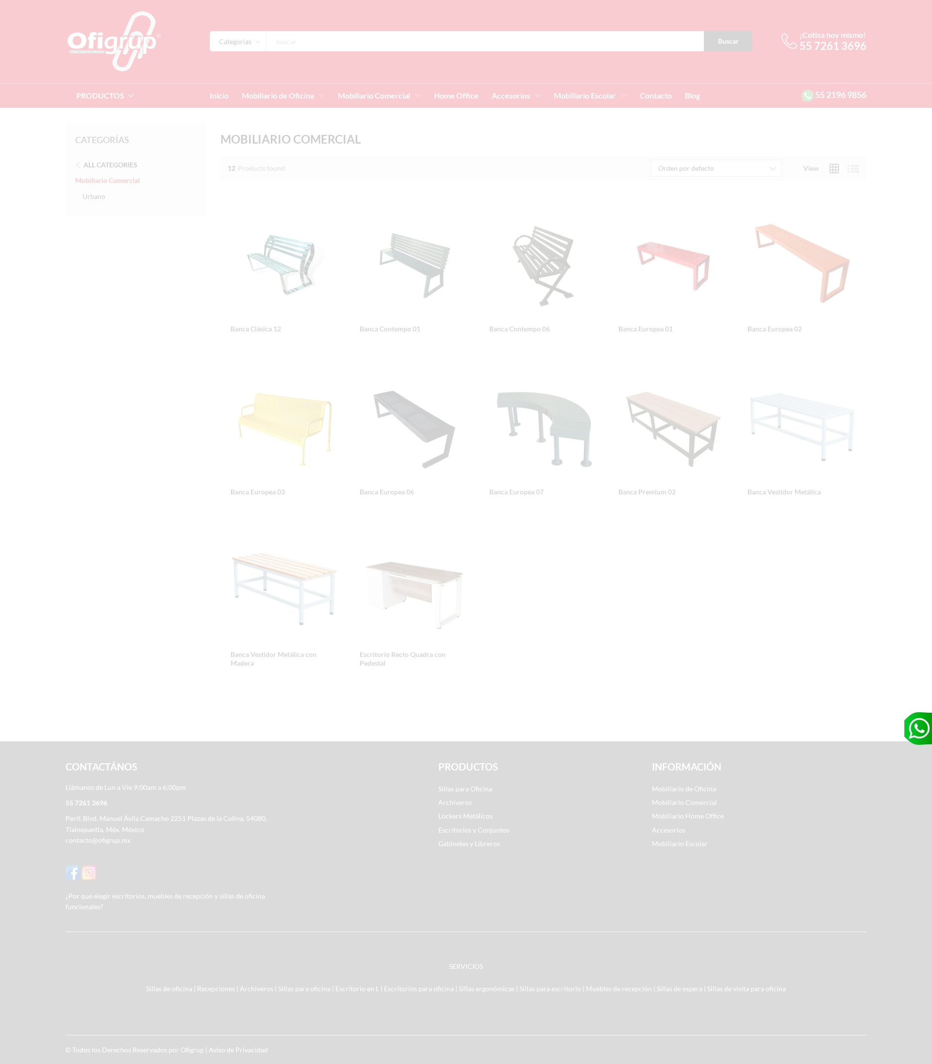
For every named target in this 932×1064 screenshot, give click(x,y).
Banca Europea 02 (775, 329)
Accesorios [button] (511, 95)
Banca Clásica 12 (256, 329)
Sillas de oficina (169, 988)
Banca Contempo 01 (390, 329)
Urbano (94, 196)
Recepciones (216, 988)
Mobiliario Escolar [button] (585, 95)
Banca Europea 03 (258, 492)
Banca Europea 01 (645, 329)
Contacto (656, 95)
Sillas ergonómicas (487, 988)
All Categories (110, 165)
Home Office (456, 95)
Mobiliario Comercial (107, 180)
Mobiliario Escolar (680, 843)
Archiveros (455, 802)
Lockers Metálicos (465, 816)
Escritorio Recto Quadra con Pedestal (403, 658)
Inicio (219, 95)
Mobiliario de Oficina (684, 789)
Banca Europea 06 (387, 492)
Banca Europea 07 (516, 492)
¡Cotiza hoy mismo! (832, 34)
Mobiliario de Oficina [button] (278, 95)
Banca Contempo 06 (519, 329)
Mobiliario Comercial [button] (374, 95)
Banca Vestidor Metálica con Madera (273, 658)
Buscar (728, 41)
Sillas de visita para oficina (746, 988)
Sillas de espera (679, 988)
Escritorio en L (357, 988)
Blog (692, 95)
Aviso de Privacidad (238, 1050)
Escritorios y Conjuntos (473, 830)
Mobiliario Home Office (688, 816)
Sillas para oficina (304, 988)
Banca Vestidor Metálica (784, 492)
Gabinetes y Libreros (469, 843)
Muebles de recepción (619, 988)
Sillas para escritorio (550, 988)
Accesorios (668, 830)
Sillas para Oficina (465, 789)
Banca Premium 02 (647, 492)
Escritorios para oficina (419, 988)
